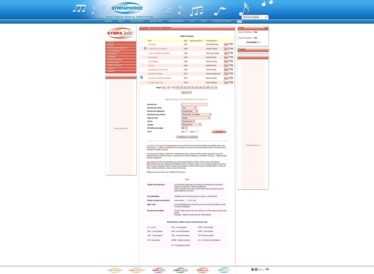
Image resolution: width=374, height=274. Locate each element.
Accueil (110, 42)
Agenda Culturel (156, 21)
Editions (121, 21)
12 (185, 87)
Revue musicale (137, 21)
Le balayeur (152, 57)
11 (181, 87)
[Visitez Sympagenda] (116, 272)
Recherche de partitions (117, 48)
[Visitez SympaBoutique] (225, 272)
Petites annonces (114, 66)
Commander (112, 54)
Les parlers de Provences (158, 70)
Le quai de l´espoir (155, 74)
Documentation (114, 51)
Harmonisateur (196, 41)
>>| (216, 87)
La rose (151, 66)
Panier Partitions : (246, 32)
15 (196, 87)
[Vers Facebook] (252, 269)
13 (189, 87)
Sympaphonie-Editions (156, 154)
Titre (150, 41)
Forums (204, 21)
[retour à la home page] (130, 19)
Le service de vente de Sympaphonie (162, 146)
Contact (111, 71)
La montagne (153, 61)
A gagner (111, 68)
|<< (164, 87)
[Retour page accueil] (267, 269)
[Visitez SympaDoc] (203, 272)
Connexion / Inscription (222, 21)
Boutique (108, 21)
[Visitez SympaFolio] (182, 272)
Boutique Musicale (115, 60)
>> (212, 87)
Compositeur (211, 41)
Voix (185, 41)
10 (178, 87)
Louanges (152, 44)
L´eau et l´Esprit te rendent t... (159, 53)
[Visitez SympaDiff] (160, 272)
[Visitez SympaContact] (138, 272)
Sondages (112, 57)
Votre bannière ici (121, 128)
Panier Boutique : (245, 38)
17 (204, 87)
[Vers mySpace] (256, 269)
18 (208, 87)
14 (193, 87)
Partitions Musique (176, 21)
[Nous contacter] (263, 269)
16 (200, 87)
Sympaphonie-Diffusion (156, 162)
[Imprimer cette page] (260, 269)
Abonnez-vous (113, 63)
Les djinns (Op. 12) (155, 83)
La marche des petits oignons (159, 78)
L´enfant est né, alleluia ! (157, 49)
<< (168, 87)
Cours (192, 21)
